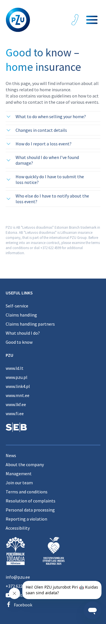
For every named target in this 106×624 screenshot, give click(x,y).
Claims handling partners (30, 324)
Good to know (19, 342)
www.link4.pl (18, 386)
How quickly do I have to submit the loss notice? (50, 179)
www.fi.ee (15, 413)
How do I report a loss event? (44, 144)
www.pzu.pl (16, 377)
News (11, 455)
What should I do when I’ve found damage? (47, 160)
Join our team (19, 482)
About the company (25, 464)
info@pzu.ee (18, 577)
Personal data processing (30, 510)
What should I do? (23, 333)
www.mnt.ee (17, 395)
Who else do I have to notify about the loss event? (52, 198)
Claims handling (21, 315)
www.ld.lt (14, 368)
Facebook (23, 605)
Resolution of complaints (30, 501)
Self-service (17, 306)
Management (19, 473)
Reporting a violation (26, 519)
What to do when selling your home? (51, 116)
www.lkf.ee (16, 404)
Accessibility (18, 528)
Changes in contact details (41, 130)
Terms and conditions (26, 491)
